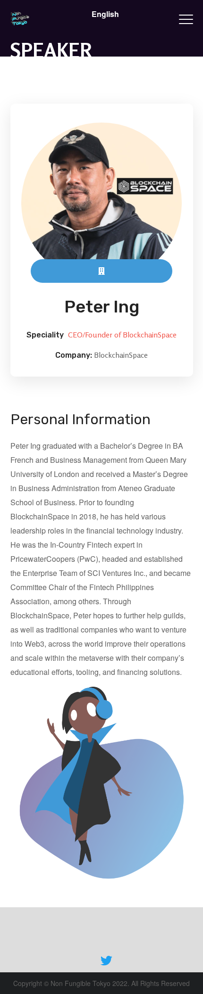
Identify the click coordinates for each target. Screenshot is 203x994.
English (105, 13)
